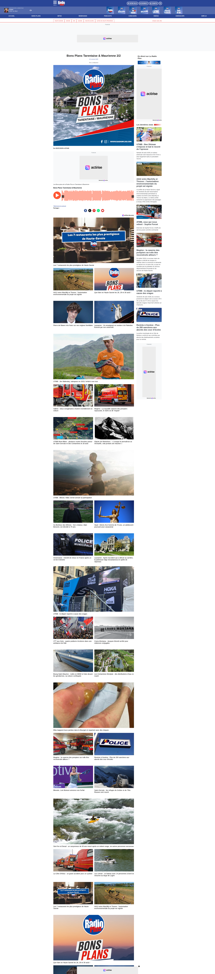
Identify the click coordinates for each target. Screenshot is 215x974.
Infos (60, 16)
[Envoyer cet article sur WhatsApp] (98, 211)
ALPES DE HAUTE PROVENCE (105, 20)
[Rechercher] (160, 3)
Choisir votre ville (157, 20)
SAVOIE (68, 20)
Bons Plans (36, 16)
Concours (133, 16)
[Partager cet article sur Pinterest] (94, 211)
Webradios (83, 16)
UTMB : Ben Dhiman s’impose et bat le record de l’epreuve (148, 146)
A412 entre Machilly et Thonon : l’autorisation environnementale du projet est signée (147, 182)
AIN (74, 20)
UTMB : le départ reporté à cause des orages (149, 292)
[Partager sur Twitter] (89, 211)
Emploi (204, 16)
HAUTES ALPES (89, 20)
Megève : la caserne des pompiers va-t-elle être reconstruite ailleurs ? (147, 252)
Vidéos (156, 16)
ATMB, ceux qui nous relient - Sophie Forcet (147, 223)
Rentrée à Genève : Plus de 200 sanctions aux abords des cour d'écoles (148, 327)
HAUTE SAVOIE (59, 20)
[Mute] (30, 10)
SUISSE (80, 20)
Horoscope (180, 16)
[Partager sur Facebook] (85, 211)
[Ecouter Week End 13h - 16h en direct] (149, 62)
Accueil (11, 16)
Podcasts (108, 16)
